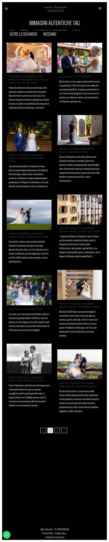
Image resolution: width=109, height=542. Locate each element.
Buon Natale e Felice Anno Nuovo (25, 309)
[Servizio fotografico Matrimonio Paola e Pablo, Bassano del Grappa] (29, 359)
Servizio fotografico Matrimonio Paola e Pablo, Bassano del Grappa (27, 379)
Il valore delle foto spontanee (75, 76)
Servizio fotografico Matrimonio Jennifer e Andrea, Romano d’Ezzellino (29, 235)
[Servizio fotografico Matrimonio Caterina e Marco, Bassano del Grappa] (79, 209)
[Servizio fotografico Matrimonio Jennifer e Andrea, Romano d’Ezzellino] (29, 215)
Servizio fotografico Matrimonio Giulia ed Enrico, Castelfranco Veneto (79, 305)
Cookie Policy (60, 533)
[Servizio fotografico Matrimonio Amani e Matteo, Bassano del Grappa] (79, 364)
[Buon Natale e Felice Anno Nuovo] (29, 290)
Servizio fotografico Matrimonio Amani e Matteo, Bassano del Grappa (78, 385)
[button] (7, 535)
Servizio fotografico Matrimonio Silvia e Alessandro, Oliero (76, 150)
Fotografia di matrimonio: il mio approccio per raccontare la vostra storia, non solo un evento (28, 79)
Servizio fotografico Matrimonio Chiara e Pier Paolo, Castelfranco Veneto (27, 158)
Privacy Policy (47, 533)
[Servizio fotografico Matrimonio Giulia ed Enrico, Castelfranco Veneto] (79, 285)
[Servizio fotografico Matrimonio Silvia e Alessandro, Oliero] (79, 130)
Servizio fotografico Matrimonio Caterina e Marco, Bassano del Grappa (79, 230)
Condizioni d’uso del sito (54, 537)
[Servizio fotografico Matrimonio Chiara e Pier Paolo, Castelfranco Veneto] (29, 136)
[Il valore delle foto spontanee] (79, 58)
